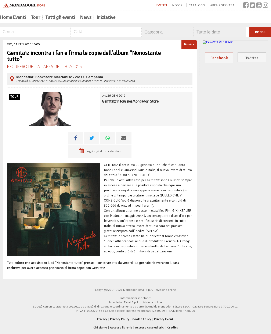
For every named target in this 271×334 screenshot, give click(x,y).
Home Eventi (13, 17)
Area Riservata (222, 5)
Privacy (102, 319)
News (85, 17)
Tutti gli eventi (60, 17)
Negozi (177, 5)
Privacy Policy (120, 319)
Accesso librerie (121, 327)
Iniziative (106, 17)
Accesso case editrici (150, 327)
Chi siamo (100, 327)
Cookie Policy (141, 319)
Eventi (161, 5)
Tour (35, 17)
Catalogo (197, 5)
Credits (172, 327)
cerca (260, 31)
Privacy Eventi (164, 319)
